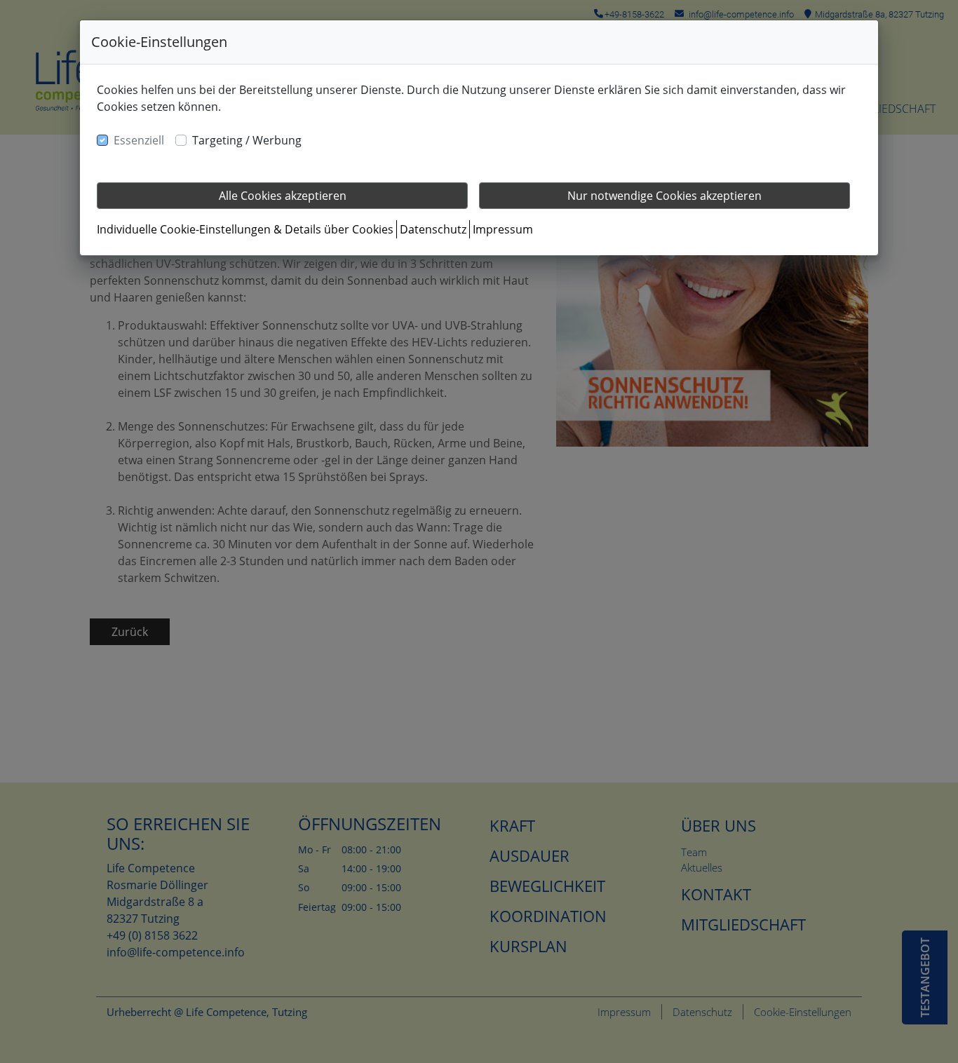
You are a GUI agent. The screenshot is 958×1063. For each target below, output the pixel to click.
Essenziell (139, 140)
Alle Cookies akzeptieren (282, 195)
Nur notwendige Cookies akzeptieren (664, 195)
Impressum (503, 229)
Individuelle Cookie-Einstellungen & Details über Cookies (245, 229)
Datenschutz (433, 229)
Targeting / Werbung (247, 140)
